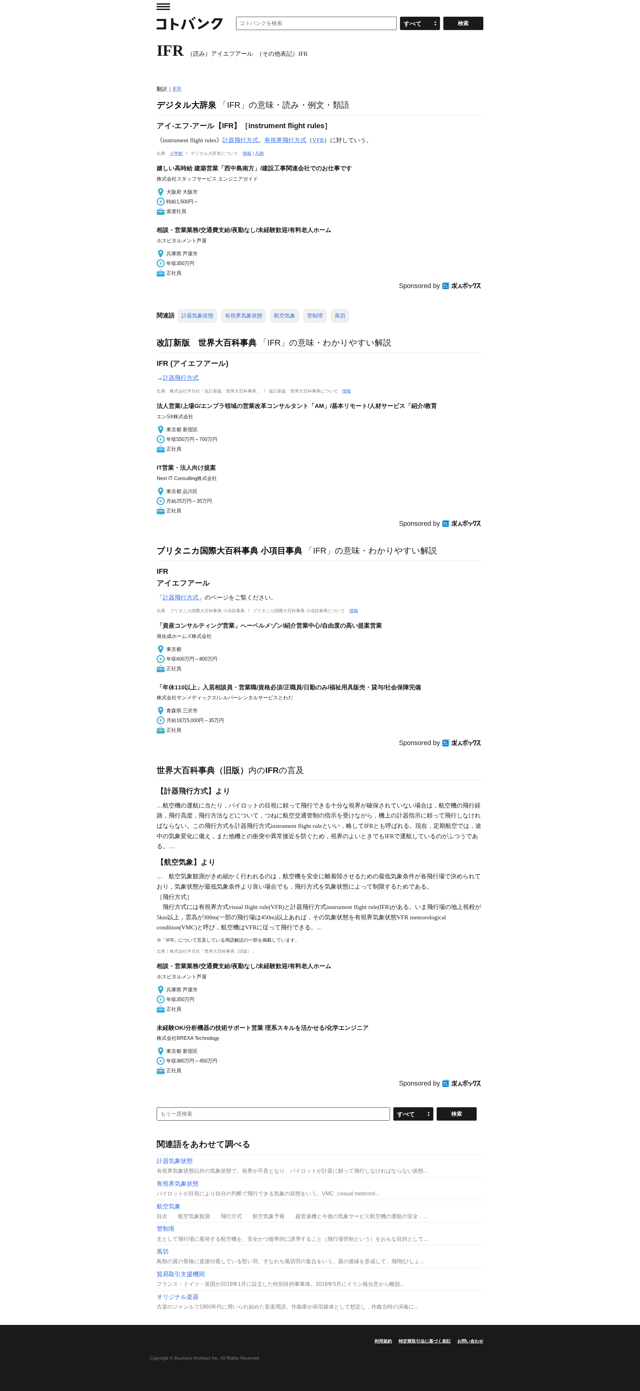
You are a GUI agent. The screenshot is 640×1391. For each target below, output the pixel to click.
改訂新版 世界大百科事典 (207, 342)
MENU (163, 6)
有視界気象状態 (243, 315)
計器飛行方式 (240, 140)
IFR (177, 89)
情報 (247, 153)
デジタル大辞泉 (186, 104)
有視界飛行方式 (285, 140)
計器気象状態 (197, 315)
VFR (318, 140)
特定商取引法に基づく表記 (425, 1341)
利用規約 (383, 1341)
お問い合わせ (470, 1341)
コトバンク (190, 23)
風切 (340, 315)
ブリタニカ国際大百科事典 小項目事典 (229, 550)
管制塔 (315, 315)
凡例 (259, 153)
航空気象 (284, 315)
